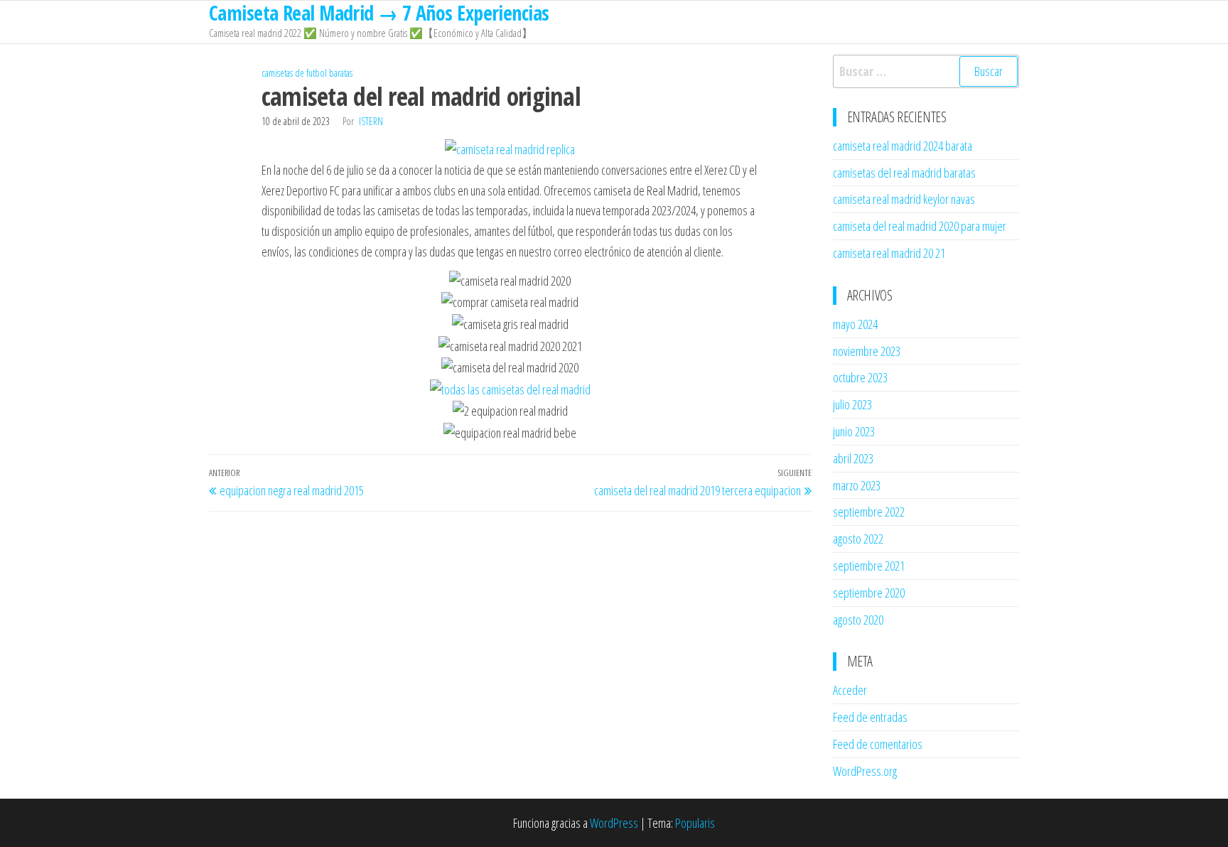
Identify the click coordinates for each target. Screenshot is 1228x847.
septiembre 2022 (869, 511)
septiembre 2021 (869, 565)
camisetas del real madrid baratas (904, 172)
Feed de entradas (870, 716)
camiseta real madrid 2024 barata (902, 145)
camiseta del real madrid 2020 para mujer (919, 225)
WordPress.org (865, 770)
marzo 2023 (856, 485)
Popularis (695, 822)
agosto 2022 (858, 538)
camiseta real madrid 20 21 (889, 252)
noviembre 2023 (866, 351)
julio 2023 (852, 404)
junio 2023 (854, 431)
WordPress (614, 822)
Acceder (850, 689)
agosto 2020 (858, 619)
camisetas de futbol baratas (307, 73)
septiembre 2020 (869, 592)
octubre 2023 (860, 377)
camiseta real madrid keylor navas (904, 198)
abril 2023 (853, 458)
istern (371, 121)
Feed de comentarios (877, 743)
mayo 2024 (855, 324)
